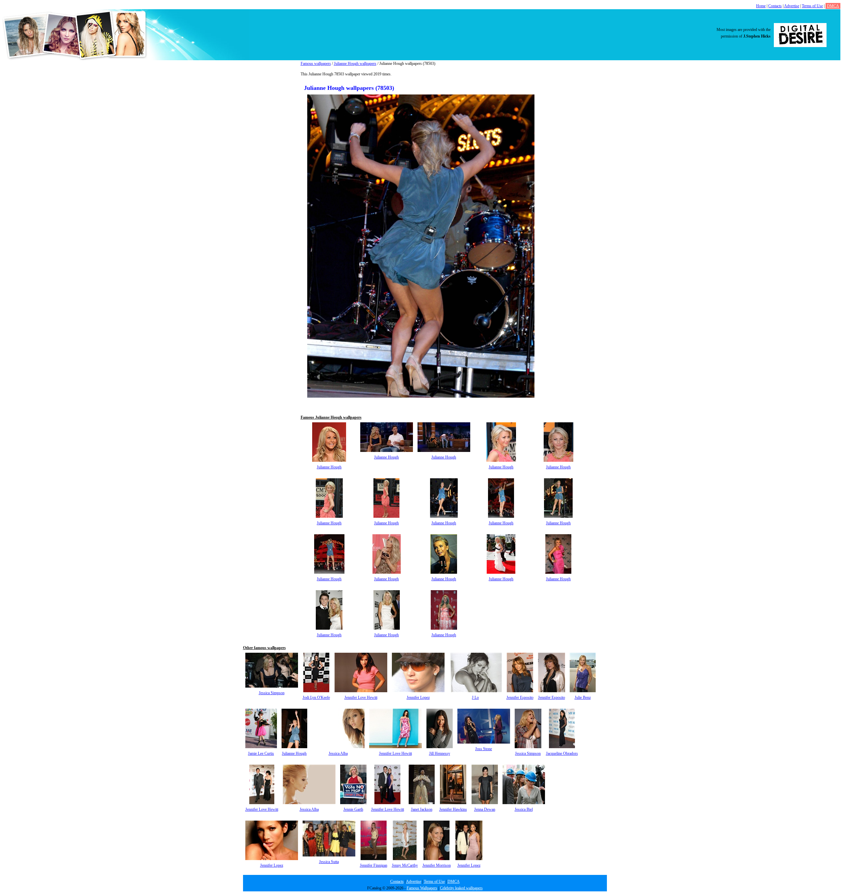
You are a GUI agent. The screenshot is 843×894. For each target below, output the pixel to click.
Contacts (775, 6)
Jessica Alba (338, 753)
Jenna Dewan (484, 809)
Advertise (791, 6)
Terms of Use (812, 6)
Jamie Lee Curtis (261, 753)
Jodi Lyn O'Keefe (316, 697)
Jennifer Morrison (436, 865)
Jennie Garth (353, 809)
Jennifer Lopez (418, 697)
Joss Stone (483, 749)
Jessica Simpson (272, 693)
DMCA (833, 6)
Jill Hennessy (439, 753)
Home (761, 6)
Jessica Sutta (329, 861)
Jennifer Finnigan (373, 865)
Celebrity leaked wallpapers (461, 888)
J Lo (475, 697)
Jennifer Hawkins (453, 809)
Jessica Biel (524, 809)
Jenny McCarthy (405, 865)
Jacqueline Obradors (562, 753)
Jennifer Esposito (519, 697)
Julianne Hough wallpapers (355, 63)
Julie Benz (583, 697)
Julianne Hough (329, 467)
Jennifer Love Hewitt (360, 697)
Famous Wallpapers (422, 888)
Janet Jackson (421, 809)
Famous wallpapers (316, 63)
